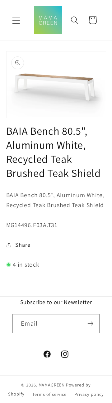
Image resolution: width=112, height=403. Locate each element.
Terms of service (49, 394)
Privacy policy (89, 394)
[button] (16, 20)
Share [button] (22, 244)
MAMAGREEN (52, 385)
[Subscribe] (90, 323)
